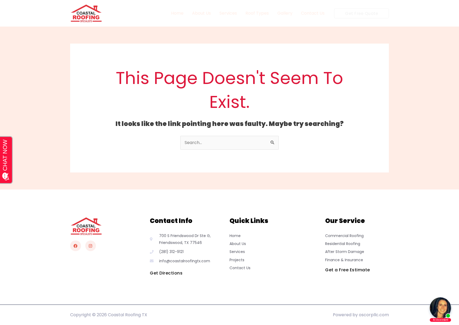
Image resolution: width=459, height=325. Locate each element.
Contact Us (313, 13)
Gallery (284, 13)
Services (228, 13)
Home (177, 13)
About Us (201, 13)
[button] (361, 13)
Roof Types (257, 13)
